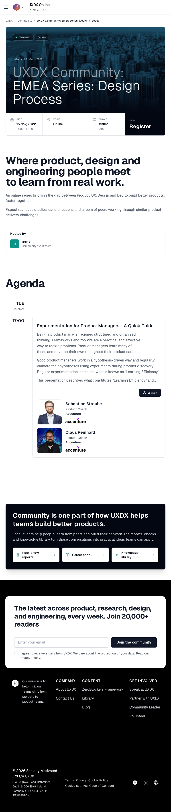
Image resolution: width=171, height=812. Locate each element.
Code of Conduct (101, 785)
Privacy (81, 780)
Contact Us (65, 698)
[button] (98, 387)
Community (25, 20)
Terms (69, 780)
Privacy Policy (30, 658)
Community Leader (144, 707)
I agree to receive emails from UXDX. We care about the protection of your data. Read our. (84, 656)
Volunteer (137, 716)
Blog (86, 707)
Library (88, 698)
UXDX (9, 20)
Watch (152, 393)
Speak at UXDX (141, 689)
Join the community (134, 642)
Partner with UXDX (144, 698)
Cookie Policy (98, 780)
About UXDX (66, 689)
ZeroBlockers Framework (102, 689)
